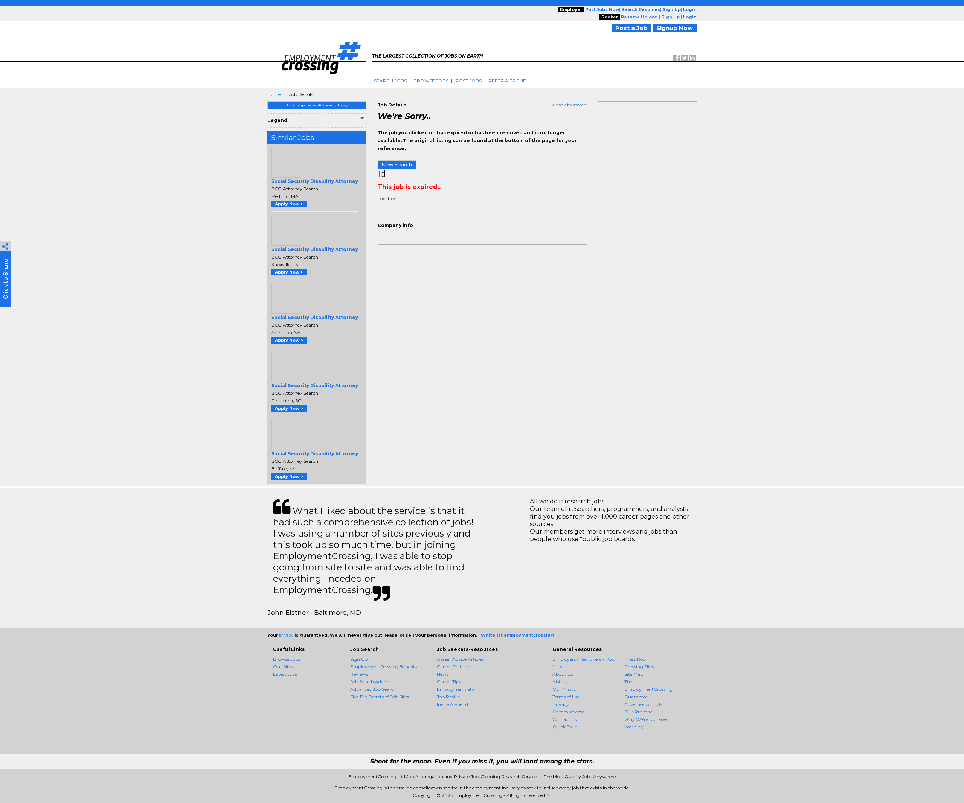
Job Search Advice (369, 681)
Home (274, 94)
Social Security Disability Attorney (314, 181)
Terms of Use (566, 697)
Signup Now (674, 28)
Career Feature (453, 666)
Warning (634, 727)
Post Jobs (468, 81)
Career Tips (449, 681)
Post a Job (631, 28)
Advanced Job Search (373, 689)
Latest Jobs (285, 674)
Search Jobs (390, 81)
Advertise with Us (643, 704)
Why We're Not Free (645, 719)
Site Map (633, 674)
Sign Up (359, 659)
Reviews (359, 674)
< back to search (569, 105)
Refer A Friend (507, 81)
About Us (562, 674)
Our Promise (638, 712)
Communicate (568, 712)
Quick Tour (564, 727)
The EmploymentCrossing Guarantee (648, 689)
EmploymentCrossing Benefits (383, 666)
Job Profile (448, 697)
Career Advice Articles (460, 659)
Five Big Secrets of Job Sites (379, 697)
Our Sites (283, 666)
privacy (286, 635)
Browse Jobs (430, 81)
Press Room (637, 659)
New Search (397, 164)
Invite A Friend (452, 704)
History (560, 681)
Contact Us (564, 719)
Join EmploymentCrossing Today (317, 105)
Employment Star (456, 689)
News (442, 674)
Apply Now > (289, 204)
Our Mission (565, 689)
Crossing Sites (639, 666)
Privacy (560, 704)
